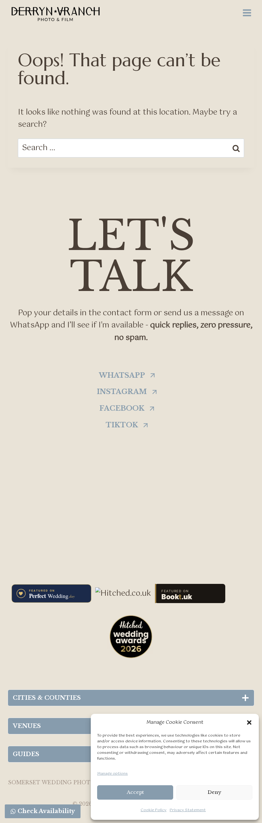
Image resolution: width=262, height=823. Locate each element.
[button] (249, 722)
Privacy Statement (188, 810)
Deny (214, 792)
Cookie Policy (153, 810)
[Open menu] (246, 12)
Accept (135, 792)
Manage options (112, 774)
